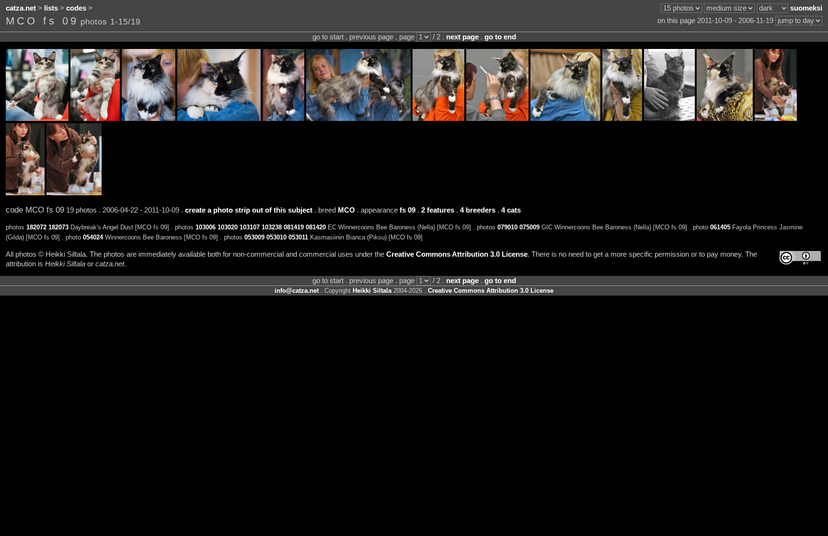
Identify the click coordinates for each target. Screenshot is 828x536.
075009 (529, 227)
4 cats (511, 210)
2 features (437, 210)
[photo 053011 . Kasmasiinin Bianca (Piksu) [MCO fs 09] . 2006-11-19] (74, 193)
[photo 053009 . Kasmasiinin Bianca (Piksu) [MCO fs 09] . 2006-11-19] (776, 118)
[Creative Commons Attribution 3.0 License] (800, 258)
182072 (36, 227)
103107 (250, 227)
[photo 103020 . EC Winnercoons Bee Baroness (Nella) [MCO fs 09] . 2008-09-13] (219, 118)
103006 (206, 227)
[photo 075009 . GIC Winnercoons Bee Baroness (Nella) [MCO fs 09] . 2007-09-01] (622, 118)
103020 (228, 227)
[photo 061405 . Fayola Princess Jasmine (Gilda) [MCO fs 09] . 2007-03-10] (669, 118)
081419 (294, 227)
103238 (272, 227)
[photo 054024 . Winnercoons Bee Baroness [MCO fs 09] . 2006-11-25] (725, 118)
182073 (58, 227)
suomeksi (806, 8)
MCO (346, 210)
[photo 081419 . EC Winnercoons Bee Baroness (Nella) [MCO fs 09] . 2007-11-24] (438, 118)
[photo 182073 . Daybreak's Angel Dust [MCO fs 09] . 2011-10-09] (95, 118)
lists (51, 8)
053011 (298, 237)
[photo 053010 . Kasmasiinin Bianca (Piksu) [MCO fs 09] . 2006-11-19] (25, 193)
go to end (500, 37)
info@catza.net (297, 290)
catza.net (21, 8)
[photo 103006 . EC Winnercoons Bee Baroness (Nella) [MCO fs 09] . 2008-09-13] (148, 118)
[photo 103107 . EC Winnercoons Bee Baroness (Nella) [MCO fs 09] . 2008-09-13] (283, 118)
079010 (507, 227)
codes (76, 8)
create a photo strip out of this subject (248, 210)
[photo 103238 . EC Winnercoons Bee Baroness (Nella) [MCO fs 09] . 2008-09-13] (358, 118)
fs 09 (407, 210)
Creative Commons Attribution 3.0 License (457, 254)
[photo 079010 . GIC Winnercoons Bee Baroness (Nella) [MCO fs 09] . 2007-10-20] (565, 118)
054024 (93, 237)
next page (462, 37)
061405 (720, 227)
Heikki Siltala (372, 290)
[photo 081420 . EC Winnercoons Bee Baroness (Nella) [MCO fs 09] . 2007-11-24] (497, 118)
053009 (254, 237)
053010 (276, 237)
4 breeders (477, 210)
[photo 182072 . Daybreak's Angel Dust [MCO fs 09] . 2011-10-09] (37, 118)
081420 (316, 227)
